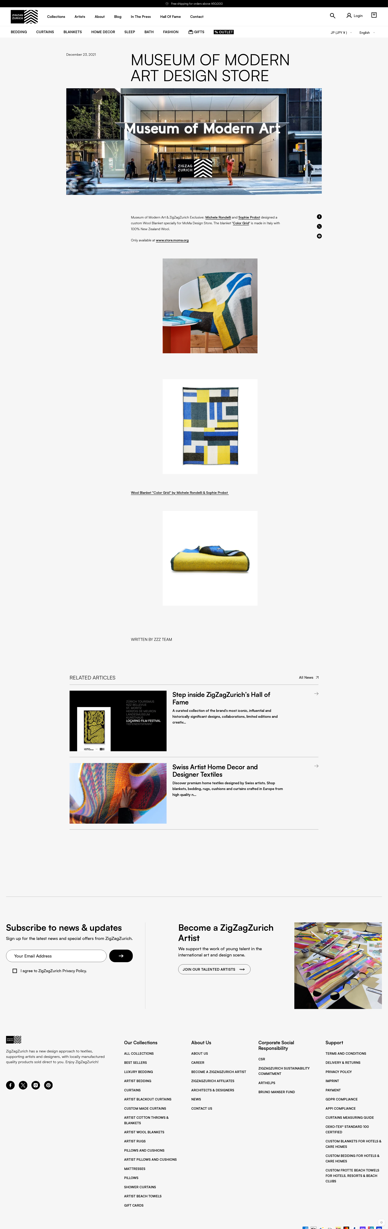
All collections (139, 1053)
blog (117, 16)
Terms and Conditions (346, 1053)
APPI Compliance (341, 1108)
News (196, 1099)
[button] (374, 15)
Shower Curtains (140, 1187)
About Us (199, 1053)
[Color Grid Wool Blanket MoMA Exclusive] (210, 558)
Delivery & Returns (343, 1062)
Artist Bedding (137, 1081)
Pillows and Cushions (144, 1150)
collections (56, 16)
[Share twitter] (319, 226)
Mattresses (134, 1169)
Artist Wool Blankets (144, 1132)
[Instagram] (35, 1088)
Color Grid (241, 223)
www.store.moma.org (172, 240)
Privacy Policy (339, 1072)
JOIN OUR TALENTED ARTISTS (209, 969)
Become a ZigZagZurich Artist (218, 1072)
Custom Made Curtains (145, 1108)
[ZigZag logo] (24, 16)
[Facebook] (10, 1088)
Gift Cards (134, 1205)
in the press (141, 16)
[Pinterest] (48, 1088)
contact (197, 16)
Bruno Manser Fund (276, 1092)
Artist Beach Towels (143, 1196)
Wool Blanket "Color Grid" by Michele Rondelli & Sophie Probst (180, 492)
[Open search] (332, 15)
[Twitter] (23, 1088)
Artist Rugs (135, 1141)
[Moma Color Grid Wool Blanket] (210, 426)
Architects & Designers (212, 1090)
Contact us (201, 1108)
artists (80, 16)
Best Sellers (135, 1062)
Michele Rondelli (218, 217)
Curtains (132, 1090)
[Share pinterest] (319, 236)
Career (197, 1062)
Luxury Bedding (138, 1072)
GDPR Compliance (342, 1099)
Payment (333, 1090)
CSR (261, 1059)
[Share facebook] (319, 216)
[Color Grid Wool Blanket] (210, 305)
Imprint (332, 1081)
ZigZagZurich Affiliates (212, 1081)
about (100, 16)
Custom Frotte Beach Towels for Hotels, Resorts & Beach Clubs (352, 1175)
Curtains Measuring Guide (350, 1117)
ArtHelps (266, 1083)
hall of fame (170, 16)
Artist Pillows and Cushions (150, 1159)
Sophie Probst (249, 217)
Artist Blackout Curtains (147, 1099)
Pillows (131, 1178)
